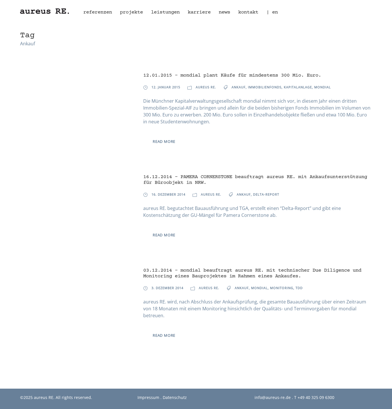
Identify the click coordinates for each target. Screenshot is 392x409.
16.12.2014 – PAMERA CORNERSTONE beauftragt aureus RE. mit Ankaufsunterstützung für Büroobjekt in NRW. (255, 180)
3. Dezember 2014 (167, 288)
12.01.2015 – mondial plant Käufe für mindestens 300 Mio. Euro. (232, 75)
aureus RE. (206, 87)
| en (272, 12)
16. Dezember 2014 (168, 194)
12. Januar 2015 (166, 87)
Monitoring (281, 288)
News (224, 12)
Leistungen (165, 12)
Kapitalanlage (298, 87)
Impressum (148, 397)
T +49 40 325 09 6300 (314, 397)
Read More (164, 141)
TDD (299, 288)
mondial (322, 87)
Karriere (199, 12)
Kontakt (248, 12)
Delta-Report (266, 194)
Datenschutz (175, 397)
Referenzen (97, 12)
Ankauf (239, 87)
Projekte (131, 12)
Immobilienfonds (265, 87)
